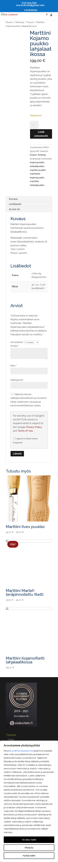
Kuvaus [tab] (13, 199)
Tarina (11, 739)
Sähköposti (17, 380)
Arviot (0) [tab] (14, 209)
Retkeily (20, 22)
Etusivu (9, 22)
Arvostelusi (17, 342)
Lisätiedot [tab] (15, 204)
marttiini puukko (38, 170)
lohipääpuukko (37, 166)
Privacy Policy (34, 427)
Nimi (13, 365)
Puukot (30, 22)
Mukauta (29, 847)
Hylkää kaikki (29, 855)
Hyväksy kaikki (29, 840)
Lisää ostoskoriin (41, 134)
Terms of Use (25, 430)
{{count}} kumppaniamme (21, 751)
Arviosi (14, 345)
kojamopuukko (37, 162)
